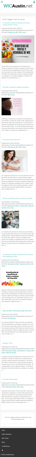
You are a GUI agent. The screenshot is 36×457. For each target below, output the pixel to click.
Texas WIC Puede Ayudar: (9, 379)
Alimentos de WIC (13, 206)
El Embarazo (12, 318)
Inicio (3, 430)
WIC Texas (22, 32)
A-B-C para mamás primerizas (11, 139)
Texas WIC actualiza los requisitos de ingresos (15, 87)
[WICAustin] (18, 8)
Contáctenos (6, 446)
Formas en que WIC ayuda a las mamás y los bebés (17, 198)
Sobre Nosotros (6, 434)
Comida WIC (24, 206)
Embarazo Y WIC (7, 343)
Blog (3, 442)
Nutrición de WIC (13, 32)
